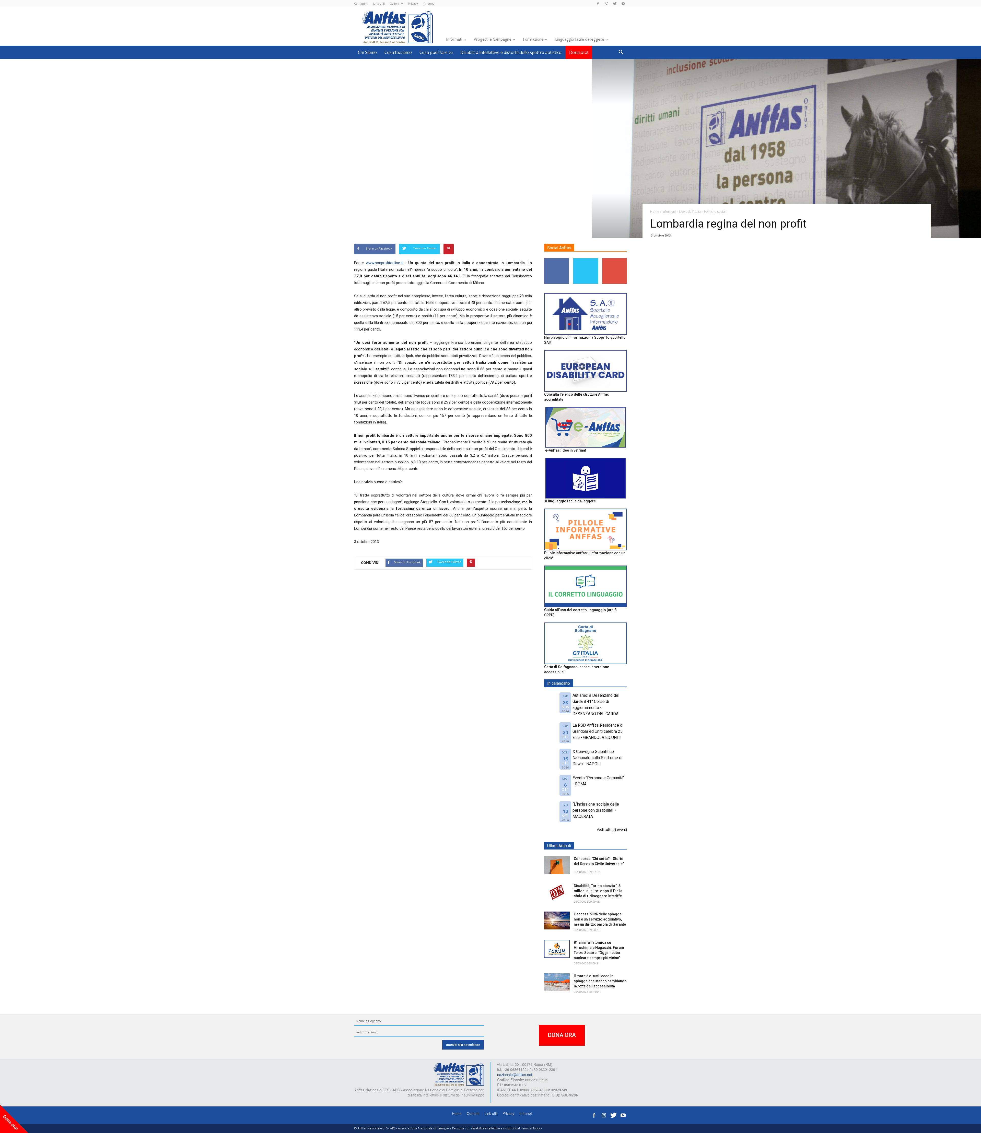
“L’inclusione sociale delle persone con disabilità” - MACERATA (596, 810)
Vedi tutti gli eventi (612, 829)
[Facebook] (598, 3)
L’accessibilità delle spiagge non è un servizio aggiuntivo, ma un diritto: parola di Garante (600, 919)
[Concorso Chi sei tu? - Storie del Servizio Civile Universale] (557, 865)
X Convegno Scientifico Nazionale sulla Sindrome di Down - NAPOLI (597, 757)
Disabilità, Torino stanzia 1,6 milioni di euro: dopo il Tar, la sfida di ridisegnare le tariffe (598, 891)
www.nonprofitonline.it (384, 263)
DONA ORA (562, 1035)
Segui (556, 260)
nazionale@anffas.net (514, 1074)
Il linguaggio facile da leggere (570, 501)
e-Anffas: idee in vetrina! (565, 450)
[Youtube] (623, 3)
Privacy (413, 3)
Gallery (395, 3)
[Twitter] (614, 3)
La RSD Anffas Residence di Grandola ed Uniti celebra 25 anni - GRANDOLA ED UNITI (598, 731)
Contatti (359, 3)
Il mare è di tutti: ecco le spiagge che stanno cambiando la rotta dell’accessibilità (600, 981)
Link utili (379, 3)
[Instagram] (606, 3)
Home (457, 1113)
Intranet (428, 3)
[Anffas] (458, 1074)
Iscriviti (614, 260)
